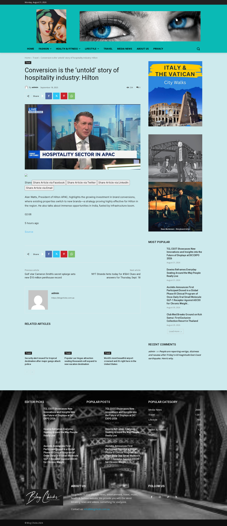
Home (28, 57)
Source (29, 231)
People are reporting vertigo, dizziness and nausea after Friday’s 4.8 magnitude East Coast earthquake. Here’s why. (174, 355)
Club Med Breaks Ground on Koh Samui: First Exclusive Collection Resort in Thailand (184, 317)
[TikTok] (168, 497)
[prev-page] (27, 372)
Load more (174, 331)
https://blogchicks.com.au (62, 298)
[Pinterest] (64, 96)
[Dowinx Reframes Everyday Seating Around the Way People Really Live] (156, 273)
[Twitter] (56, 96)
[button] (198, 49)
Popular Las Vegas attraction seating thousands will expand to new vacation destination (80, 361)
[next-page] (32, 372)
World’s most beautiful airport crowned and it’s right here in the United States (120, 361)
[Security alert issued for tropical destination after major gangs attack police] (43, 342)
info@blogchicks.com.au (97, 509)
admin (35, 87)
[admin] (27, 87)
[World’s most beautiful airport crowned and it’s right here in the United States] (122, 342)
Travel (36, 57)
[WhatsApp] (71, 96)
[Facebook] (48, 96)
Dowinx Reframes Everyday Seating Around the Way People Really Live (184, 272)
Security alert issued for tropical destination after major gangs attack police (42, 361)
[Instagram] (160, 497)
